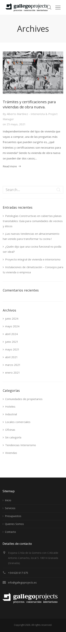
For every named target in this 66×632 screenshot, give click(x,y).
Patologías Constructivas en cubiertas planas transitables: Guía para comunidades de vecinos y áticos (33, 221)
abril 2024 (11, 334)
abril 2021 (11, 357)
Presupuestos (13, 516)
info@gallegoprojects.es (22, 582)
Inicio (8, 500)
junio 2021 (11, 341)
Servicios (10, 508)
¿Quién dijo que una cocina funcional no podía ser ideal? (32, 249)
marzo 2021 (13, 365)
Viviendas (11, 453)
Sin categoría (13, 437)
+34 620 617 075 (18, 573)
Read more (10, 166)
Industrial (11, 414)
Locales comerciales (17, 422)
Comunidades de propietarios (24, 399)
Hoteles (10, 406)
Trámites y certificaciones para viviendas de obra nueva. (29, 104)
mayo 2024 (12, 326)
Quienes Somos (14, 524)
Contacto (10, 532)
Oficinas (10, 429)
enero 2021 (12, 372)
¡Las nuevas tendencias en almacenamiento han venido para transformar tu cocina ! (31, 236)
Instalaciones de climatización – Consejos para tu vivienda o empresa (33, 269)
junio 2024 (11, 318)
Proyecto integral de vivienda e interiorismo (32, 259)
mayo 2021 (12, 349)
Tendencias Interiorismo (20, 445)
